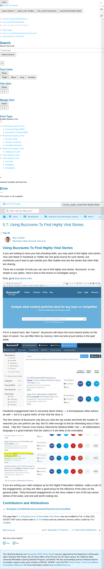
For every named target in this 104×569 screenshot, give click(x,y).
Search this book (7, 46)
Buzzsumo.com (23, 278)
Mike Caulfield (18, 238)
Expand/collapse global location (99, 216)
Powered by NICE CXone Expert (41, 554)
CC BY (39, 519)
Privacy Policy (74, 562)
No (17, 543)
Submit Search (8, 54)
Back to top (7, 530)
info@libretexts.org (61, 565)
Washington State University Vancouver (29, 241)
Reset (4, 73)
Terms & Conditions (90, 562)
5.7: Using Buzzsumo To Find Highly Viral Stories (38, 516)
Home (15, 217)
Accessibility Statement (13, 565)
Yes (8, 543)
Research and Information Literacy (63, 217)
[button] (9, 165)
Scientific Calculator (13, 145)
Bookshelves (33, 217)
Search (7, 211)
